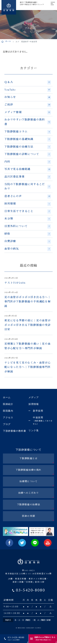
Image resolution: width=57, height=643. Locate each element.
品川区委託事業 (27, 177)
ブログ (7, 424)
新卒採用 (38, 411)
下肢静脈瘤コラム (27, 132)
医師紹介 (8, 404)
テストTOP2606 (15, 283)
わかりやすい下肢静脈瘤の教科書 (27, 122)
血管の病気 (27, 249)
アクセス (8, 417)
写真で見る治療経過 (27, 169)
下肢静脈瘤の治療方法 (27, 147)
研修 (27, 234)
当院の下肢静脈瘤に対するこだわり (27, 186)
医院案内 (8, 411)
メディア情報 (27, 112)
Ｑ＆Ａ (27, 82)
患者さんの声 (27, 196)
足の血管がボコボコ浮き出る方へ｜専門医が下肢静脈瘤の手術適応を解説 (27, 302)
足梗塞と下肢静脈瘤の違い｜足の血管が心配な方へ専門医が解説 (27, 346)
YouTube (27, 90)
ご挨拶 (27, 105)
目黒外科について (27, 226)
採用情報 (27, 204)
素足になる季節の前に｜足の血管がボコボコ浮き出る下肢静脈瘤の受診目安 (27, 325)
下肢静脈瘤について (28, 449)
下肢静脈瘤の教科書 (14, 431)
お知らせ (27, 97)
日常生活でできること (27, 211)
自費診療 (27, 241)
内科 (27, 162)
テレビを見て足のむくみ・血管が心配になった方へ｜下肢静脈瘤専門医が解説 (27, 367)
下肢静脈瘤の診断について (27, 154)
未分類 (27, 219)
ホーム (8, 42)
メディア (33, 397)
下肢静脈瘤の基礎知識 (27, 139)
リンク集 (33, 430)
